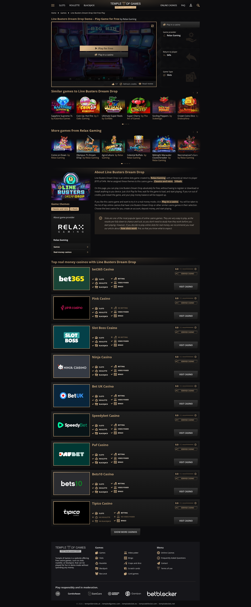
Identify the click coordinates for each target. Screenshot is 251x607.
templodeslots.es (129, 603)
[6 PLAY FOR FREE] (113, 104)
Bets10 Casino (103, 474)
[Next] (197, 92)
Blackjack (89, 5)
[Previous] (193, 92)
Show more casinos (125, 532)
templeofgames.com (111, 603)
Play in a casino (173, 24)
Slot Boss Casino (104, 328)
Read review (147, 83)
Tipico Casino (102, 503)
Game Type (168, 72)
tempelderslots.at (92, 603)
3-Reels (178, 181)
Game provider (169, 32)
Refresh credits (130, 84)
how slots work (129, 228)
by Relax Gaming (128, 19)
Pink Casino (101, 298)
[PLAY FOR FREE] (62, 104)
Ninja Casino (102, 357)
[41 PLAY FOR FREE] (138, 104)
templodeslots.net (167, 603)
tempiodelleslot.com (148, 603)
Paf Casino (100, 445)
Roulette (74, 5)
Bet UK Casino (103, 386)
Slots (62, 5)
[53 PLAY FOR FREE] (88, 104)
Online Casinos (168, 5)
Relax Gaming (158, 178)
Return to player (170, 52)
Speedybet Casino (105, 416)
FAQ (183, 5)
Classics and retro (163, 181)
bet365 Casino (103, 269)
